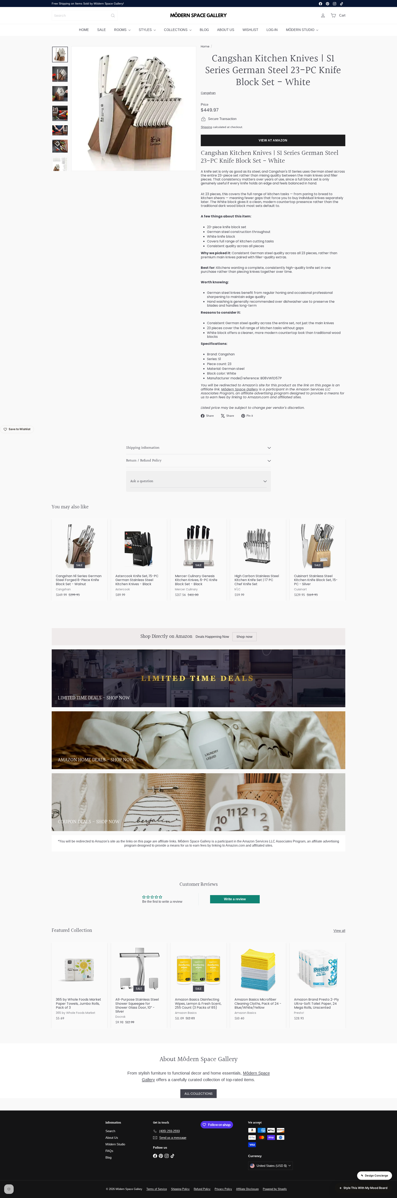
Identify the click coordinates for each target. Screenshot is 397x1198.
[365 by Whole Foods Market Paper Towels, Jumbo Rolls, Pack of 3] (79, 983)
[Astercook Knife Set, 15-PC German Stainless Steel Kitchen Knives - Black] (139, 559)
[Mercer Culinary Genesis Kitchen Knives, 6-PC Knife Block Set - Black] (198, 559)
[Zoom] (134, 108)
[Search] (113, 16)
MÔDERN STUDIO (300, 30)
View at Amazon (273, 140)
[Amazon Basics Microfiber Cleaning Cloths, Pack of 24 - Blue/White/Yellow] (258, 983)
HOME (84, 30)
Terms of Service (156, 1189)
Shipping (206, 127)
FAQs (109, 1151)
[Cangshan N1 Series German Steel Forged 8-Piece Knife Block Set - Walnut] (79, 559)
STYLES (146, 30)
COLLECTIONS (176, 30)
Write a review (235, 899)
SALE (101, 30)
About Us (111, 1137)
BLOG (204, 30)
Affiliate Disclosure (247, 1189)
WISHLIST (250, 30)
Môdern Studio (115, 1144)
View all (339, 930)
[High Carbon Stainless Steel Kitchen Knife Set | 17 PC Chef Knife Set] (258, 559)
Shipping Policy (180, 1189)
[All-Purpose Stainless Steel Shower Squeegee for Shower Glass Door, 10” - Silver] (139, 985)
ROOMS (120, 30)
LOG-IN (272, 30)
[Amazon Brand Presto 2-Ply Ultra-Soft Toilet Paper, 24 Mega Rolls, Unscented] (317, 983)
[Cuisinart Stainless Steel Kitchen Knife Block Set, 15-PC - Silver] (317, 559)
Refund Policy (202, 1189)
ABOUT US (225, 30)
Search (110, 1131)
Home (205, 46)
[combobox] (85, 16)
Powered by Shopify (275, 1189)
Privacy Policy (223, 1189)
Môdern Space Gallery (239, 389)
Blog (108, 1157)
